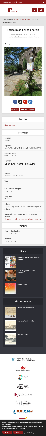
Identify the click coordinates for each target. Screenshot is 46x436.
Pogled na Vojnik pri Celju (26, 321)
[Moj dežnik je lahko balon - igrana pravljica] (10, 262)
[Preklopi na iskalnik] (41, 10)
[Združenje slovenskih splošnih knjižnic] (23, 395)
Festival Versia (22, 284)
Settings (29, 432)
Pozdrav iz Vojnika (23, 334)
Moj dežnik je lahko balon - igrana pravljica (28, 258)
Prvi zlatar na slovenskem (26, 307)
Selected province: (12, 2)
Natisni (15, 109)
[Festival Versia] (10, 288)
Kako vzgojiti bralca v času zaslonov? (26, 272)
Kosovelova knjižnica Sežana (28, 37)
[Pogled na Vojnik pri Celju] (10, 325)
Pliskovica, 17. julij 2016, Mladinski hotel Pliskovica (22, 219)
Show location (9, 125)
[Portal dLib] (23, 386)
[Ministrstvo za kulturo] (23, 360)
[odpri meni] (3, 10)
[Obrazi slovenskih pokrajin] (23, 403)
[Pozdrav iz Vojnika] (10, 339)
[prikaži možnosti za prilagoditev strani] (39, 2)
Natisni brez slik (28, 109)
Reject (18, 432)
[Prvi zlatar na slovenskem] (10, 312)
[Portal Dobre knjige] (23, 411)
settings (22, 428)
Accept (7, 432)
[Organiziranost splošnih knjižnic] (23, 368)
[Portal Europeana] (23, 377)
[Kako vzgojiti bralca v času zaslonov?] (10, 275)
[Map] (34, 10)
